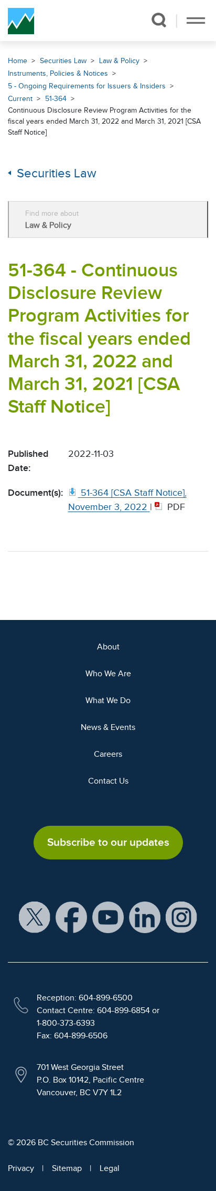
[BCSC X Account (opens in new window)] (34, 916)
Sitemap (67, 1168)
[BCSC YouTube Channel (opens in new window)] (108, 916)
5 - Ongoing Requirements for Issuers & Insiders (87, 86)
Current (20, 99)
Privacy (21, 1168)
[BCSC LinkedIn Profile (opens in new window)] (144, 916)
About (108, 647)
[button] (159, 20)
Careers (108, 754)
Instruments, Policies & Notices (58, 73)
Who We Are (108, 673)
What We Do (108, 700)
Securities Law (63, 61)
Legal (110, 1168)
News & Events (108, 727)
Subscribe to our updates (108, 842)
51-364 (56, 99)
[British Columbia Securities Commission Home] (21, 20)
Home (17, 61)
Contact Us (108, 781)
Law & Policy (119, 61)
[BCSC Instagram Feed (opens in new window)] (181, 916)
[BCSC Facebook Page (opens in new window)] (71, 916)
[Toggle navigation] (196, 20)
